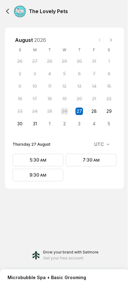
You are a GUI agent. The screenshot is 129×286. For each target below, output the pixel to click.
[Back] (7, 11)
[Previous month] (100, 40)
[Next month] (111, 40)
